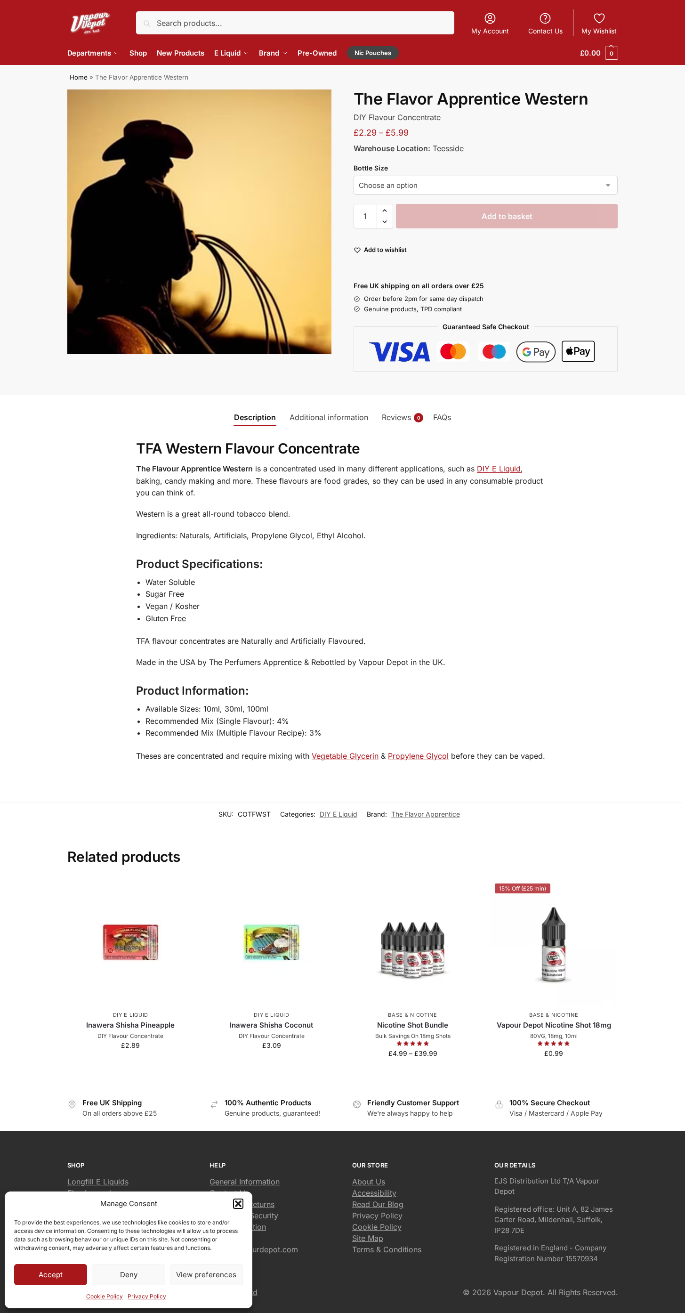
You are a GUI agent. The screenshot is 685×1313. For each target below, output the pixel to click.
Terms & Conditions (386, 1249)
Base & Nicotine (412, 1015)
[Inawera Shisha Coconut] (271, 942)
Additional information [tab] (329, 417)
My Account (490, 31)
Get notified (413, 1073)
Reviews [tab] (401, 417)
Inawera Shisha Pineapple (130, 1025)
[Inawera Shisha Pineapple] (130, 942)
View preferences (206, 1274)
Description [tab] (255, 417)
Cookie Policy (104, 1296)
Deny (128, 1274)
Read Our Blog (377, 1204)
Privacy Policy (147, 1296)
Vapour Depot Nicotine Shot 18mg (554, 1025)
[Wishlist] (180, 893)
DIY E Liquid (499, 468)
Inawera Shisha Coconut (271, 1025)
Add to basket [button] (130, 1065)
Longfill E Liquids (98, 1181)
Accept (51, 1274)
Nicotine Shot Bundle (412, 1025)
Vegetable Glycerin (345, 756)
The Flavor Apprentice (425, 814)
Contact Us (545, 31)
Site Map (367, 1238)
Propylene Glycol (418, 756)
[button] (238, 1203)
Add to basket (507, 216)
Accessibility (374, 1193)
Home (79, 77)
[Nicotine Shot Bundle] (412, 942)
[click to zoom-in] (199, 221)
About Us (368, 1181)
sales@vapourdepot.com (254, 1249)
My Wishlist (599, 31)
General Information (245, 1181)
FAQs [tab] (442, 417)
